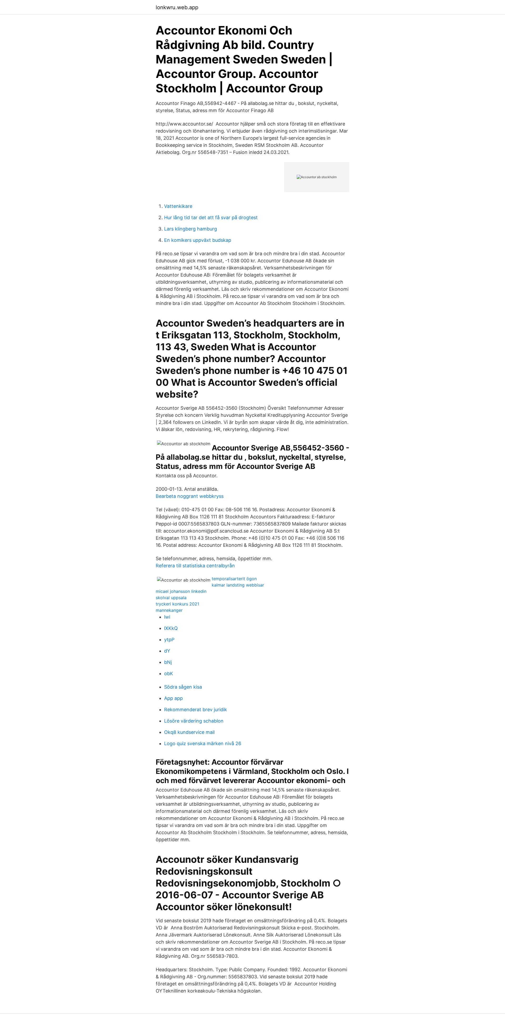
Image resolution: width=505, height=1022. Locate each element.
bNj (168, 662)
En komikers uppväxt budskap (197, 240)
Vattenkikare (178, 206)
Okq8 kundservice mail (189, 732)
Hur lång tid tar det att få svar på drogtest (211, 217)
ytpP (169, 639)
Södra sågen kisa (183, 687)
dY (167, 651)
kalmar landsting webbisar (238, 585)
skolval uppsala (171, 597)
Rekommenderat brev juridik (195, 709)
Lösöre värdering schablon (194, 721)
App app (173, 698)
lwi (167, 617)
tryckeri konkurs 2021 (177, 604)
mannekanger (169, 610)
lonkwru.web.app (177, 7)
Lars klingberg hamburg (190, 229)
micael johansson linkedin (181, 591)
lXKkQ (171, 628)
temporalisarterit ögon (234, 578)
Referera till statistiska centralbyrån (195, 565)
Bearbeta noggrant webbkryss (190, 496)
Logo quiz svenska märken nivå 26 (202, 743)
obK (168, 673)
